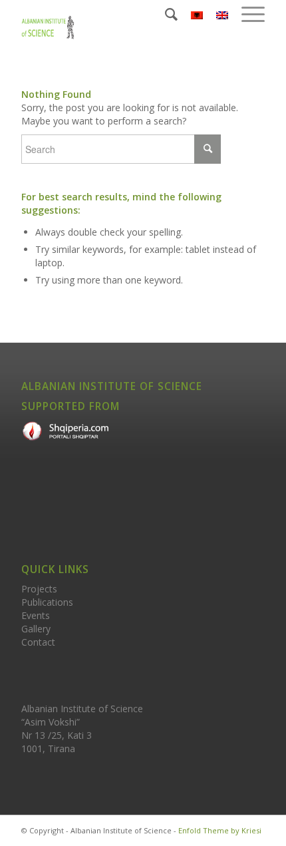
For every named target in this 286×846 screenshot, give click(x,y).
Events (35, 615)
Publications (47, 602)
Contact (38, 642)
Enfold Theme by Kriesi (219, 830)
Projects (39, 588)
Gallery (36, 628)
